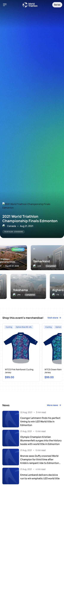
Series (57, 4)
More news (52, 405)
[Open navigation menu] (5, 5)
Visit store (52, 317)
